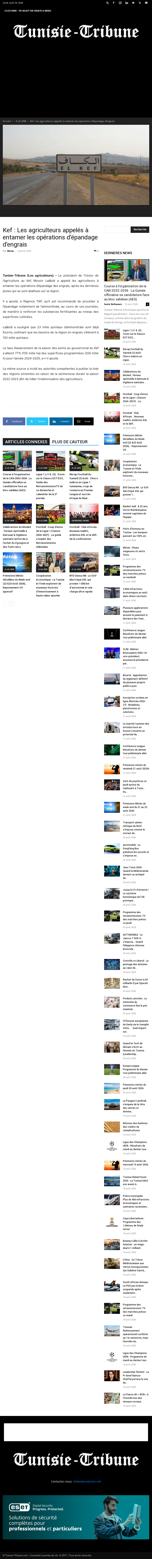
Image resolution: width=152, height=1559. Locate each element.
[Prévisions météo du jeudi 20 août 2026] (112, 1088)
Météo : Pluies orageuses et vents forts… (134, 551)
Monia (10, 250)
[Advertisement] (50, 263)
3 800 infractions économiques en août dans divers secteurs (135, 593)
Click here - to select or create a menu (28, 10)
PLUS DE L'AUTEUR (69, 441)
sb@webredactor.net (87, 1481)
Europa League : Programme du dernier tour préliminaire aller (135, 1069)
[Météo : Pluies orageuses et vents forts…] (112, 551)
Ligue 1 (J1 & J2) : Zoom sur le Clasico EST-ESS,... (134, 334)
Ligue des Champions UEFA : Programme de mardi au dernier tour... (135, 1357)
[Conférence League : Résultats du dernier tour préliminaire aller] (112, 634)
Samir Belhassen (113, 304)
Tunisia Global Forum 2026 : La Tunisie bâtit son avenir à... (135, 1181)
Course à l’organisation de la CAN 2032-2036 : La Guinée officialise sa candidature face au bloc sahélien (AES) (17, 482)
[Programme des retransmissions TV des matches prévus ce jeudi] (112, 916)
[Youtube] (146, 3)
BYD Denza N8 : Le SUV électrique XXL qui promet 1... (135, 491)
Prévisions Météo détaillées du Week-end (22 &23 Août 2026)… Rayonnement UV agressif (16, 583)
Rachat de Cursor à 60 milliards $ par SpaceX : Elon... (136, 983)
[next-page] (11, 603)
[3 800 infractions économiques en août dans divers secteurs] (112, 592)
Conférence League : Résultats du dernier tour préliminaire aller (135, 634)
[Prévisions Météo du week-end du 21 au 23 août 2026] (112, 807)
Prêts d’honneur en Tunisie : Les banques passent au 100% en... (135, 532)
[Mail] (133, 3)
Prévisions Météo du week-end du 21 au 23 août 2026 (135, 807)
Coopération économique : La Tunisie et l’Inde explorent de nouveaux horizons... (135, 468)
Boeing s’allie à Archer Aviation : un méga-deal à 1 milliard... (135, 1244)
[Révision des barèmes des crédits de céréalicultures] (112, 1127)
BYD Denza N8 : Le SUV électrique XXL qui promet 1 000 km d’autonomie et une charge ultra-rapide (82, 583)
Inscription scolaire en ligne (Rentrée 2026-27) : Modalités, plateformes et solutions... (135, 704)
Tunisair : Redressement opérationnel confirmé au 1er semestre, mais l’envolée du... (135, 1334)
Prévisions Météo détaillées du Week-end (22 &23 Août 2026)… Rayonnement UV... (135, 442)
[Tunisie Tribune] (76, 32)
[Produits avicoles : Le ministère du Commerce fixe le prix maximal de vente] (112, 1002)
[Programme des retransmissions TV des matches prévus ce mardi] (112, 1308)
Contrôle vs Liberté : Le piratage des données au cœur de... (136, 964)
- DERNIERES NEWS (80, 520)
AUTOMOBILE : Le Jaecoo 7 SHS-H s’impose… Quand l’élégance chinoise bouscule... (133, 941)
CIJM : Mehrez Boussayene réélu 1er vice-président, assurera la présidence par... (135, 656)
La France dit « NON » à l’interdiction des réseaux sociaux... (135, 1398)
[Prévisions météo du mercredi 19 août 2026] (112, 1164)
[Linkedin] (127, 3)
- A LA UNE (20, 121)
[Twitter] (140, 3)
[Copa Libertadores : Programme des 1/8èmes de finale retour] (112, 1222)
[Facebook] (114, 3)
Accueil (7, 121)
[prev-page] (5, 603)
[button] (108, 2)
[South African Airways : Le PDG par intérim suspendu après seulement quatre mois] (112, 1285)
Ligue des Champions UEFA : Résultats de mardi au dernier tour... (135, 1146)
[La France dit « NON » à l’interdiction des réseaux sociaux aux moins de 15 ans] (112, 1398)
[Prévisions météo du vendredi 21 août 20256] (112, 768)
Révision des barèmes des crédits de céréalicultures (135, 1127)
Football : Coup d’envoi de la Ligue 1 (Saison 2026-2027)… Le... (135, 398)
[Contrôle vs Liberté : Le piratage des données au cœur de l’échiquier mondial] (112, 964)
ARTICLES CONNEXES (26, 441)
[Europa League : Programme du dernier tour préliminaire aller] (112, 1069)
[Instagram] (120, 3)
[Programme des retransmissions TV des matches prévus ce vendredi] (112, 570)
